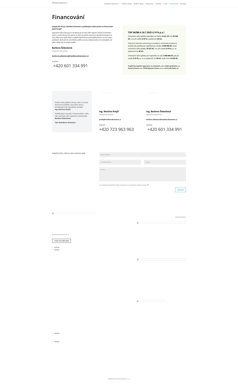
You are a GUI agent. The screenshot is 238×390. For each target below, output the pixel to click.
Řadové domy (126, 4)
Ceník (165, 4)
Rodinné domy (139, 4)
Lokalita (158, 4)
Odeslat (180, 189)
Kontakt (183, 4)
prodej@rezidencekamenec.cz (110, 119)
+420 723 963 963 (61, 241)
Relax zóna (149, 4)
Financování (174, 4)
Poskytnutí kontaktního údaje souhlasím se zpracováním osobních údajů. (124, 185)
